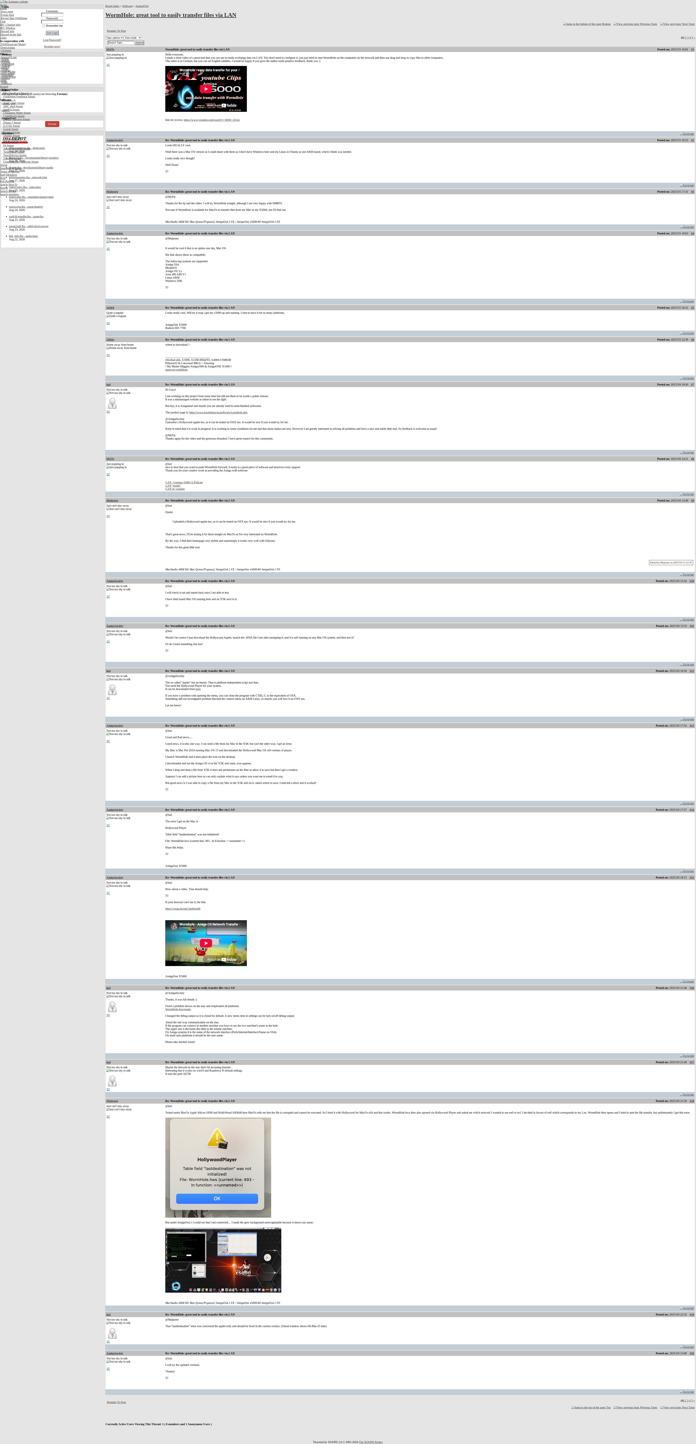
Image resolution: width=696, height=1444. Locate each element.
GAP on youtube (175, 488)
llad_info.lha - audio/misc (23, 236)
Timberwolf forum (13, 152)
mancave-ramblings (176, 369)
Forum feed (7, 14)
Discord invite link (10, 34)
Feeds (3, 8)
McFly (110, 49)
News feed (6, 11)
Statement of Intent (11, 168)
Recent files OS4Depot (13, 18)
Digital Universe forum (16, 119)
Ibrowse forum (11, 132)
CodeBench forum (13, 116)
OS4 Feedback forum (15, 93)
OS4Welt (5, 50)
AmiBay (5, 70)
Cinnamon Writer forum (17, 112)
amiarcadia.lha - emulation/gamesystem (31, 196)
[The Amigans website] (14, 1)
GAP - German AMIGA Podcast (184, 482)
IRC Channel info (10, 24)
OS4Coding (7, 73)
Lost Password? (52, 40)
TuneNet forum (12, 158)
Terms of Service (9, 171)
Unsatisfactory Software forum (20, 161)
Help (3, 178)
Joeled (110, 307)
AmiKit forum (11, 109)
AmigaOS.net (8, 57)
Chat (2, 21)
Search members (9, 194)
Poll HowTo (7, 181)
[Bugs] (21, 44)
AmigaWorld (8, 76)
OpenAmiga (7, 47)
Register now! (52, 46)
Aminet (4, 60)
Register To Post (116, 30)
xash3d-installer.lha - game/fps (26, 216)
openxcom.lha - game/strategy (26, 206)
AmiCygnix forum (13, 103)
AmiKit (4, 67)
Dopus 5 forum (12, 122)
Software (127, 6)
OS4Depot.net (8, 44)
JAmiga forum (11, 135)
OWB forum (10, 142)
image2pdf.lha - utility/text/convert (28, 226)
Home (3, 5)
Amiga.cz (6, 83)
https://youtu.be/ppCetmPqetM (182, 908)
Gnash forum (10, 129)
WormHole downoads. (178, 1009)
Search (4, 187)
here (198, 689)
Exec (3, 80)
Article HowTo (8, 184)
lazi (108, 384)
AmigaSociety (114, 140)
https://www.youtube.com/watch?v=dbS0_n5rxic (212, 119)
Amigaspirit (7, 63)
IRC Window (7, 28)
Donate (52, 124)
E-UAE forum (11, 125)
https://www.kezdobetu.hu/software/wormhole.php (218, 412)
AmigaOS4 (141, 6)
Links (3, 37)
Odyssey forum (12, 138)
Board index (112, 6)
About (3, 165)
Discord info (7, 31)
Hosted (4, 86)
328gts (110, 339)
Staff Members (8, 174)
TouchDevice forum (14, 155)
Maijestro (112, 191)
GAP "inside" (173, 485)
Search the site (8, 191)
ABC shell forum (13, 106)
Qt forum (8, 145)
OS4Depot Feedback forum (19, 96)
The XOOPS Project (371, 1442)
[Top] (687, 132)
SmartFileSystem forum (16, 148)
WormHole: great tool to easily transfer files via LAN (170, 15)
